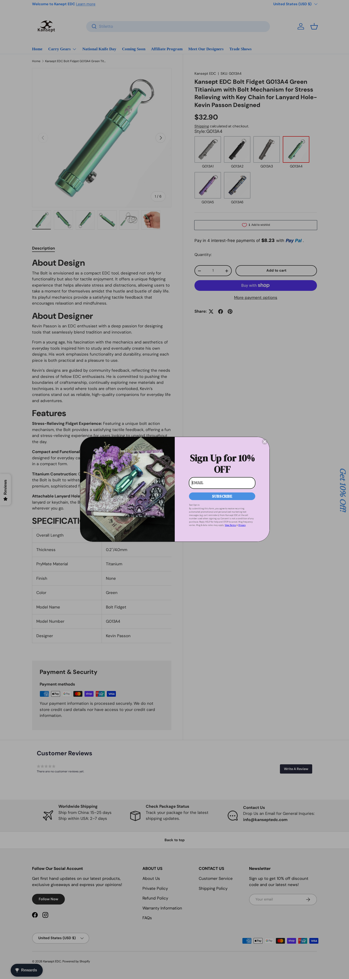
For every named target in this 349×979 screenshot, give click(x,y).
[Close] (265, 442)
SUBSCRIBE (222, 496)
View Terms (230, 525)
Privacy (242, 525)
